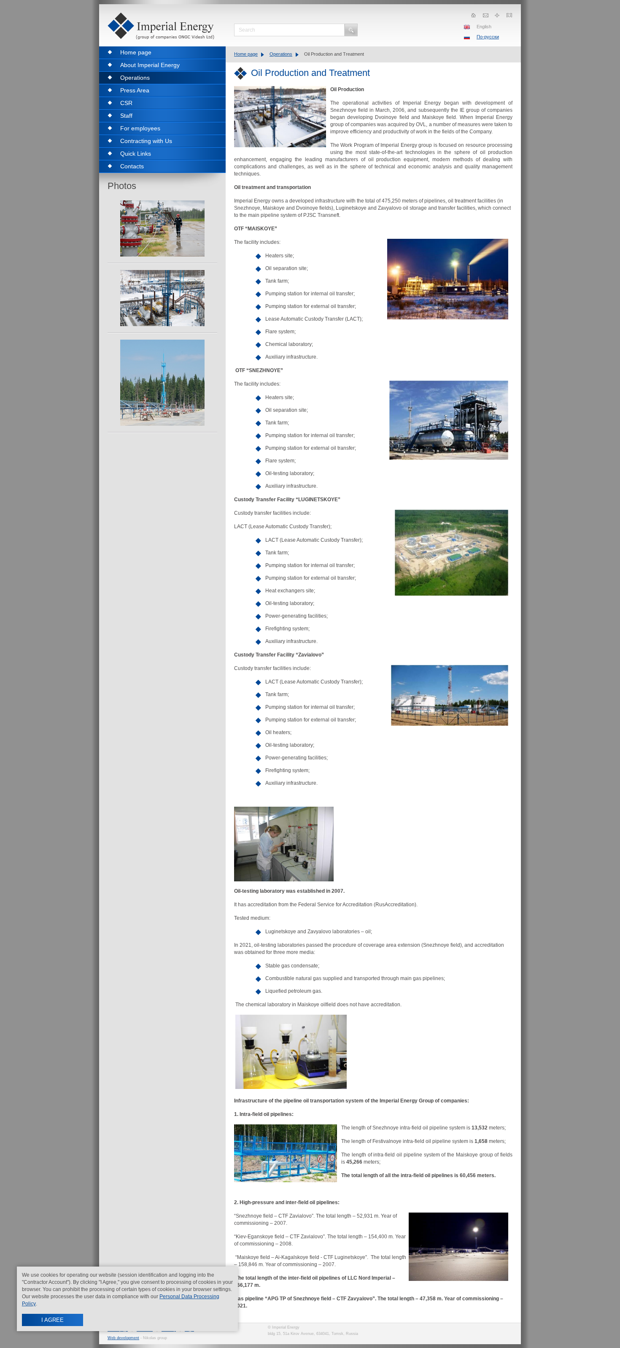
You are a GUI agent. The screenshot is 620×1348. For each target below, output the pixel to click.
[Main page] (473, 15)
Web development (123, 1338)
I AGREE (52, 1320)
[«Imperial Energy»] (162, 26)
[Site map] (497, 15)
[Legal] (509, 15)
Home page (246, 54)
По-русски (488, 36)
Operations (281, 54)
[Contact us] (485, 15)
